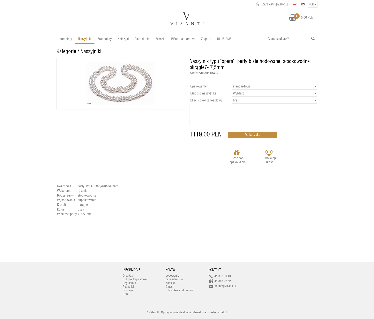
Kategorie (66, 51)
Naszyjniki (90, 51)
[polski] (294, 4)
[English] (303, 4)
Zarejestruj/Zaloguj (275, 4)
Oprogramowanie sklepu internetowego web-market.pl (194, 312)
